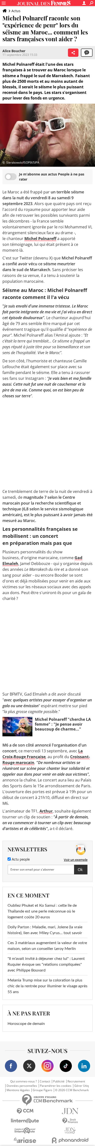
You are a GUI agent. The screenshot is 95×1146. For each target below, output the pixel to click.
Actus (15, 10)
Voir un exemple (75, 859)
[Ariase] (25, 1140)
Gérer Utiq (81, 1086)
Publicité (59, 1081)
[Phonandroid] (70, 1140)
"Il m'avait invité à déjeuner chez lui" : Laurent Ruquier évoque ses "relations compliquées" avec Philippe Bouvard (46, 964)
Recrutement (76, 1081)
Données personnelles (22, 1086)
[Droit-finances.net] (70, 1121)
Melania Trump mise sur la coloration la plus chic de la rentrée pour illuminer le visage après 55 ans (47, 986)
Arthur (46, 811)
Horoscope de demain (26, 1024)
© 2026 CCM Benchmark (72, 1090)
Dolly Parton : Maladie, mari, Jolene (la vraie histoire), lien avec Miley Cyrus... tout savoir (45, 930)
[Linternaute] (25, 1121)
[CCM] (25, 1111)
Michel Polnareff (40, 238)
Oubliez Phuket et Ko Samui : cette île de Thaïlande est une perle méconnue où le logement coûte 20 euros (42, 911)
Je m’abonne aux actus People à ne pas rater (51, 177)
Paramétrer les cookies (55, 1086)
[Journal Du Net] (70, 1111)
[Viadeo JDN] (70, 1131)
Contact (45, 1081)
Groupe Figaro (42, 1090)
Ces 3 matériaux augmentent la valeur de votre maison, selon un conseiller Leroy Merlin (47, 946)
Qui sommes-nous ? (23, 1081)
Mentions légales (18, 1090)
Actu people (20, 859)
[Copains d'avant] (25, 1131)
